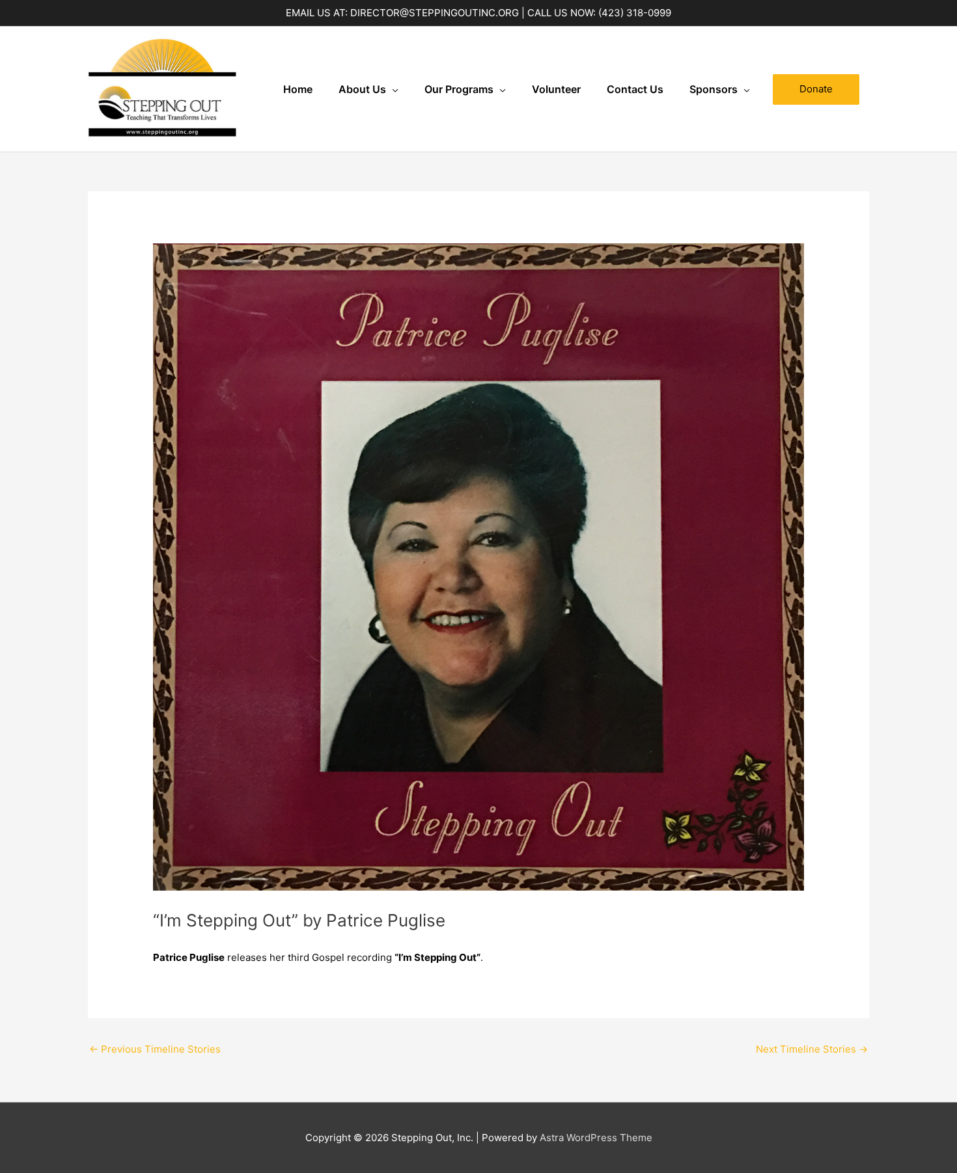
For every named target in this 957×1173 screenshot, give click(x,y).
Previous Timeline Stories (155, 1049)
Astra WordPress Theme (596, 1137)
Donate (816, 89)
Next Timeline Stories (812, 1049)
